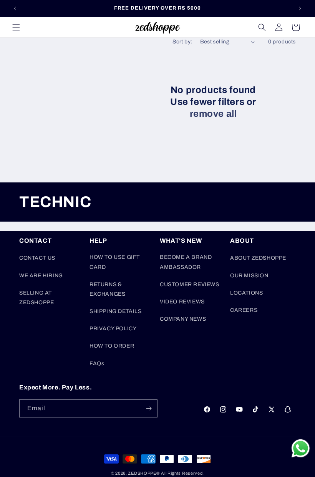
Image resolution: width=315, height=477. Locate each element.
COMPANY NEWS (183, 319)
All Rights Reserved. (182, 473)
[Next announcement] (300, 8)
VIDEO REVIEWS (182, 302)
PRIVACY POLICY (113, 328)
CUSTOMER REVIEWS (189, 284)
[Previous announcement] (15, 8)
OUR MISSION (249, 275)
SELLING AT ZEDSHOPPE (36, 297)
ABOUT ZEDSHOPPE (258, 258)
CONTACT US (37, 258)
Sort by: (182, 42)
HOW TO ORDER (112, 346)
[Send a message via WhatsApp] (300, 448)
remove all (213, 114)
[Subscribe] (148, 408)
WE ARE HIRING (41, 275)
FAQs (97, 363)
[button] (16, 27)
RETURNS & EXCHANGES (107, 289)
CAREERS (243, 310)
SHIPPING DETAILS (116, 311)
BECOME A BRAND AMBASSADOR (186, 262)
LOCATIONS (246, 293)
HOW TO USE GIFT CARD (115, 262)
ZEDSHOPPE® (143, 473)
